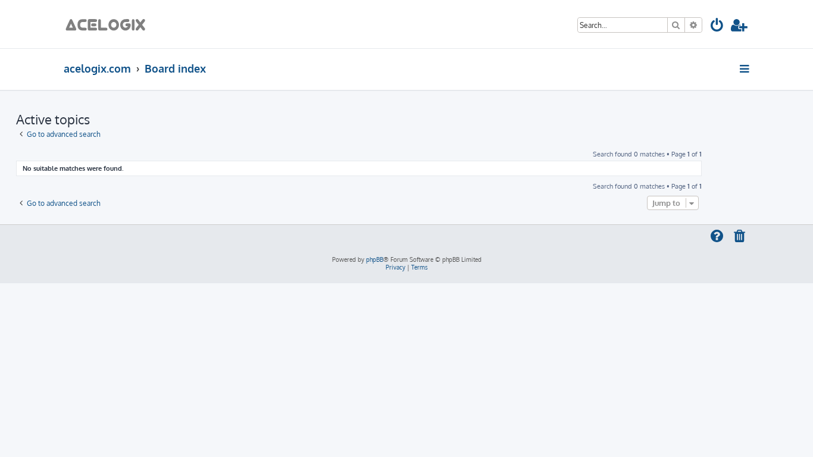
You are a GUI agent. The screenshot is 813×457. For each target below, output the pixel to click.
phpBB (374, 259)
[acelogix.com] (109, 24)
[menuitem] (717, 27)
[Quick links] (745, 68)
